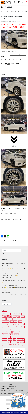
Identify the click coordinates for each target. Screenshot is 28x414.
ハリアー (11, 334)
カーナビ (17, 324)
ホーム (2, 11)
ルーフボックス (21, 339)
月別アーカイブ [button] (6, 304)
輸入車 (14, 344)
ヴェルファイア (6, 342)
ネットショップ (19, 3)
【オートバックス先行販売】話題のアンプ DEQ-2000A (14, 294)
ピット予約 (23, 3)
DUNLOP (13, 313)
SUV (14, 316)
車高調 (10, 344)
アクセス (15, 3)
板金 (18, 342)
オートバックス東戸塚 (6, 2)
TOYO (18, 316)
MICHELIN (5, 316)
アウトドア (16, 319)
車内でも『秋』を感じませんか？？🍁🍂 (11, 277)
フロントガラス (6, 337)
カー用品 (6, 11)
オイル (4, 324)
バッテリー (16, 334)
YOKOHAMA (9, 319)
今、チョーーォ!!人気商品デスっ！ (9, 285)
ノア (19, 331)
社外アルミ (5, 344)
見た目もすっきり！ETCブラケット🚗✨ (11, 273)
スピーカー (10, 326)
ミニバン (10, 339)
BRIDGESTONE (6, 313)
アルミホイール (13, 321)
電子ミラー (20, 344)
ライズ (14, 339)
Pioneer (10, 316)
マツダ (19, 337)
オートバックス (10, 324)
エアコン (20, 321)
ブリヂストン (14, 337)
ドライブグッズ (12, 329)
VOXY (4, 319)
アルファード (5, 321)
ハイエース (5, 334)
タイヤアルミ (21, 326)
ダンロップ (5, 329)
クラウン (4, 326)
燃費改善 (22, 342)
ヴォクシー (13, 342)
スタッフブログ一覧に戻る (10, 240)
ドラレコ (15, 331)
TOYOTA (23, 316)
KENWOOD (18, 313)
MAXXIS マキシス (10, 63)
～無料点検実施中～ (6, 292)
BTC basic (3, 60)
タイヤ (15, 326)
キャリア (22, 324)
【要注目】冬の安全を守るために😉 (10, 275)
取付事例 (11, 11)
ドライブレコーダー (7, 331)
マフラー (4, 339)
